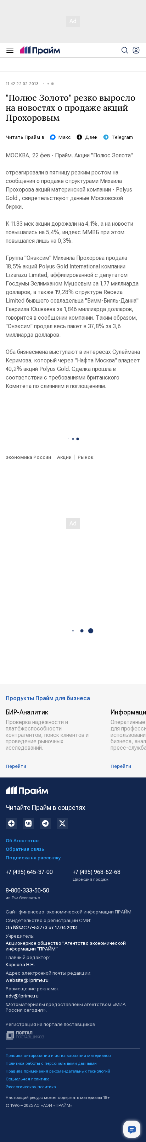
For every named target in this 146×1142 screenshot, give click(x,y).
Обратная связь (25, 849)
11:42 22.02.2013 (22, 83)
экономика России (28, 457)
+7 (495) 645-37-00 (29, 872)
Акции (64, 457)
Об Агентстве (22, 840)
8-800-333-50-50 (27, 893)
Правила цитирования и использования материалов (58, 1055)
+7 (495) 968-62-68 (96, 875)
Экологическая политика (31, 1086)
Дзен (91, 137)
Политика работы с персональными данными (51, 1063)
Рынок (85, 457)
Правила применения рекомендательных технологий (58, 1071)
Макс (64, 137)
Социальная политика (28, 1078)
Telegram (122, 137)
